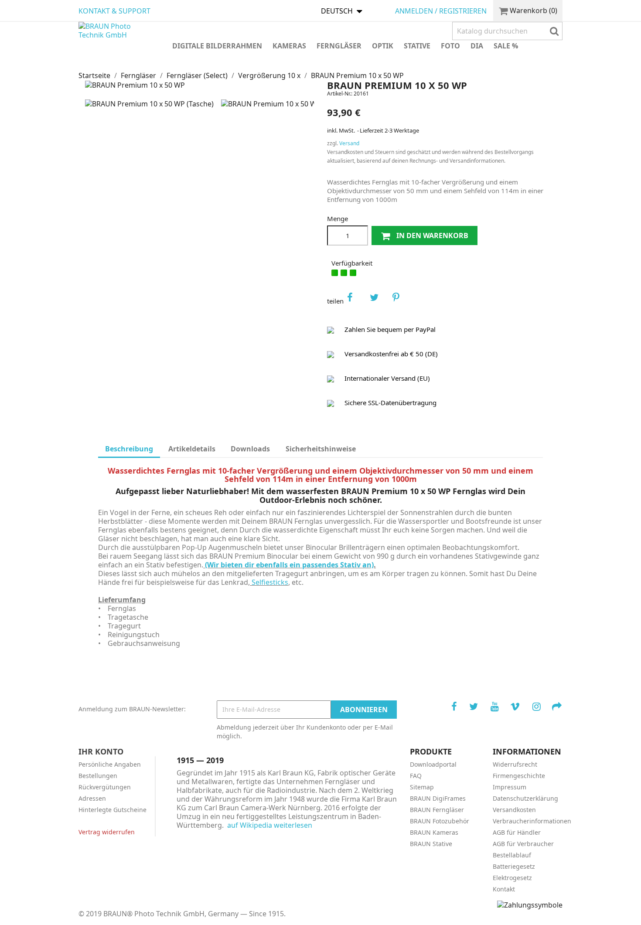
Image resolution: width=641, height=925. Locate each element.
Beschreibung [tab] (129, 449)
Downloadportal (433, 764)
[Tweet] (378, 301)
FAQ (416, 775)
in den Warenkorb (431, 235)
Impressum (509, 787)
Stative (417, 46)
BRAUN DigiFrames (438, 798)
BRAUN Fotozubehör (439, 821)
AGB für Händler (517, 832)
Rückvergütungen (104, 787)
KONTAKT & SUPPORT (114, 11)
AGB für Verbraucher (523, 844)
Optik (382, 46)
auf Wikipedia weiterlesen (269, 825)
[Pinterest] (401, 301)
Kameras (289, 46)
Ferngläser (339, 46)
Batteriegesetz (514, 866)
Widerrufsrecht (515, 764)
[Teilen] (356, 301)
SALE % (506, 46)
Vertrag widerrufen (106, 832)
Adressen (92, 798)
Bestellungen (97, 775)
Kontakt (504, 889)
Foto (450, 46)
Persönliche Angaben (109, 764)
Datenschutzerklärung (525, 798)
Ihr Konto (100, 751)
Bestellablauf (512, 855)
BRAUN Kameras (434, 832)
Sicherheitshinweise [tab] (321, 449)
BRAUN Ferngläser (437, 810)
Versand (349, 143)
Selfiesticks (270, 582)
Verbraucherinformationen (532, 821)
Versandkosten (514, 810)
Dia (477, 46)
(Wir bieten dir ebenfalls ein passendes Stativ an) (288, 565)
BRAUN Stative (431, 844)
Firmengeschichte (519, 775)
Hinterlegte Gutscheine (112, 810)
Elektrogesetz (512, 878)
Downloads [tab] (250, 449)
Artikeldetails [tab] (191, 449)
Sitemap (422, 787)
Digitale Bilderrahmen (217, 46)
